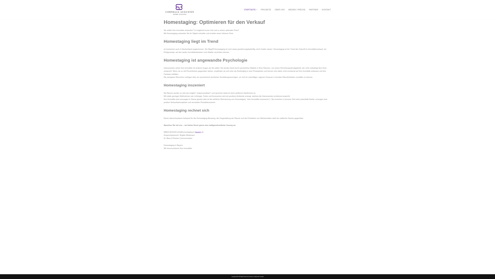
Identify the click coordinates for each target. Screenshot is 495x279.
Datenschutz (257, 276)
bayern (198, 132)
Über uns (280, 10)
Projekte (266, 10)
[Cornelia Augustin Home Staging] (180, 9)
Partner (313, 10)
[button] (256, 9)
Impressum (250, 276)
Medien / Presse (296, 10)
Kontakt (326, 10)
